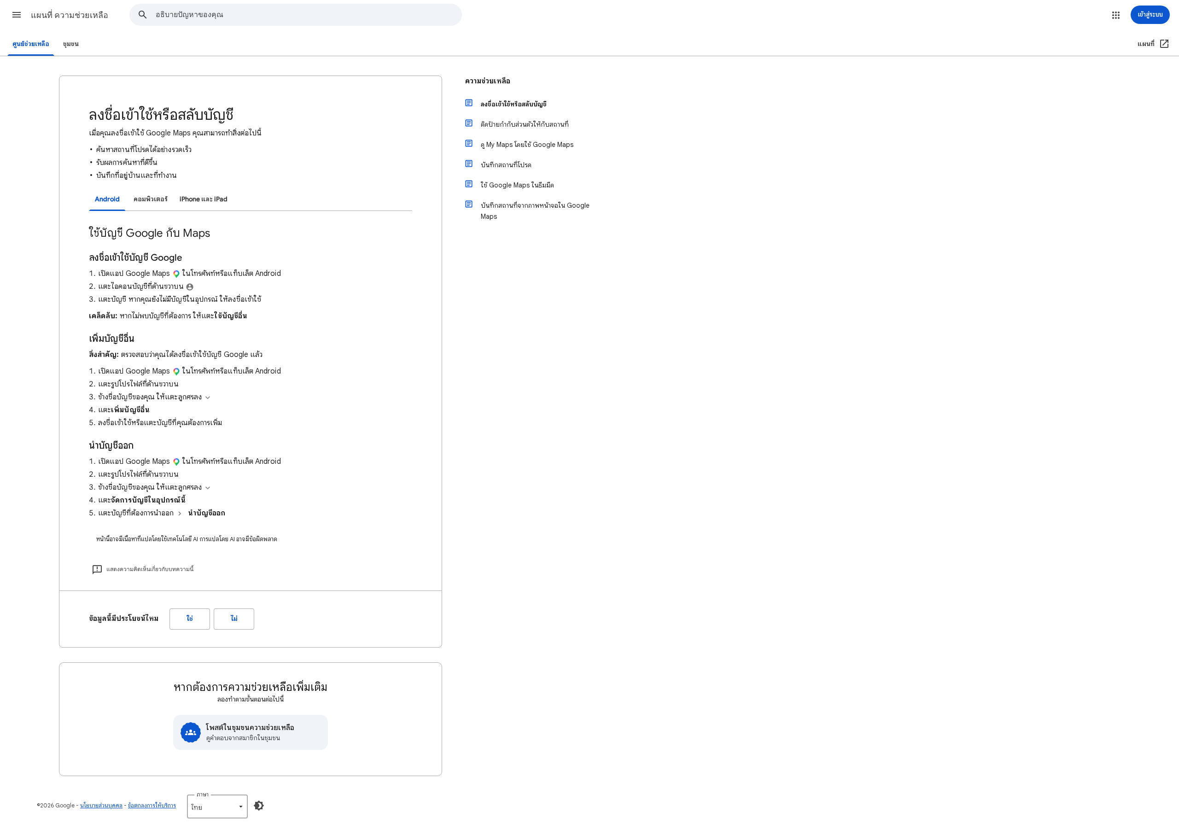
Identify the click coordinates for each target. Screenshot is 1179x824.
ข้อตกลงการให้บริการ (152, 805)
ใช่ (190, 619)
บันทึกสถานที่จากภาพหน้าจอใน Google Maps (535, 211)
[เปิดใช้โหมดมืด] (259, 806)
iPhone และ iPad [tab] (204, 199)
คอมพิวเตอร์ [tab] (151, 199)
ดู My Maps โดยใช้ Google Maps (527, 144)
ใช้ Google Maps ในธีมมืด (517, 185)
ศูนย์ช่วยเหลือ (30, 44)
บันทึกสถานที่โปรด (506, 165)
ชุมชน (71, 44)
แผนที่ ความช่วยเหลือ (69, 15)
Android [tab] (107, 199)
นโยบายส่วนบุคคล (101, 805)
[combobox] (308, 14)
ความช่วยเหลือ (487, 81)
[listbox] (217, 806)
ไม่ (234, 619)
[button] (17, 15)
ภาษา (203, 794)
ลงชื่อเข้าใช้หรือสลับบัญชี (514, 104)
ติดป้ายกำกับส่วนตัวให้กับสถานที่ (525, 124)
